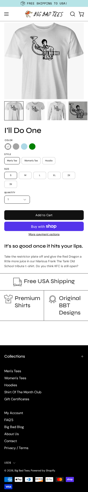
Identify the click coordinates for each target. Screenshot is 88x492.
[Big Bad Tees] (44, 14)
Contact (10, 441)
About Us (11, 434)
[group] (44, 3)
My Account (13, 413)
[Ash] (16, 146)
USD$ (7, 462)
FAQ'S (8, 420)
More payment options (44, 234)
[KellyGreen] (32, 146)
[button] (72, 14)
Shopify (50, 470)
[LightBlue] (24, 146)
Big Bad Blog (14, 427)
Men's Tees (12, 371)
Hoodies (10, 385)
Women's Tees (15, 378)
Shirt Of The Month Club (22, 392)
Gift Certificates (16, 399)
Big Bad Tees (22, 470)
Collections (14, 356)
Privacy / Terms (16, 448)
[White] (8, 146)
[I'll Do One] (13, 110)
